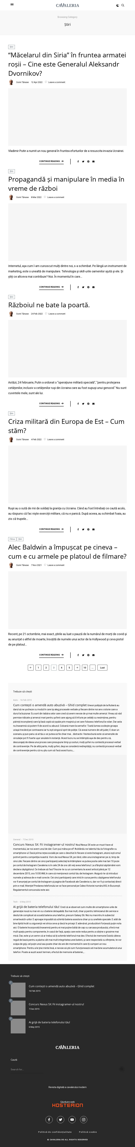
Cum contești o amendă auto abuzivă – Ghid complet (50, 705)
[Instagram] (85, 1119)
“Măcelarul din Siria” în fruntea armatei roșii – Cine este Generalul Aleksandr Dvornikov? (67, 64)
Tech (15, 902)
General (16, 839)
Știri (11, 47)
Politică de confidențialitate (55, 1132)
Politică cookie (88, 1132)
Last (102, 667)
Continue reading (49, 161)
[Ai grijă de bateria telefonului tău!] (18, 1026)
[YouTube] (73, 1119)
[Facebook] (50, 1119)
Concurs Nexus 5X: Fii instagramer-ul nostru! (44, 844)
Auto (15, 700)
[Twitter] (62, 1119)
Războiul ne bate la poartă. (49, 304)
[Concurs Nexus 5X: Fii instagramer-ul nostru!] (18, 1008)
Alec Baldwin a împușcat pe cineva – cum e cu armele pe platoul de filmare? (67, 551)
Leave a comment (56, 82)
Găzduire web (67, 1102)
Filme (12, 539)
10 (84, 667)
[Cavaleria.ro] (68, 5)
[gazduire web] (67, 1106)
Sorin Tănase (22, 82)
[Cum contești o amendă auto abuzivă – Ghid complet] (67, 794)
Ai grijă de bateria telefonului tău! (36, 907)
